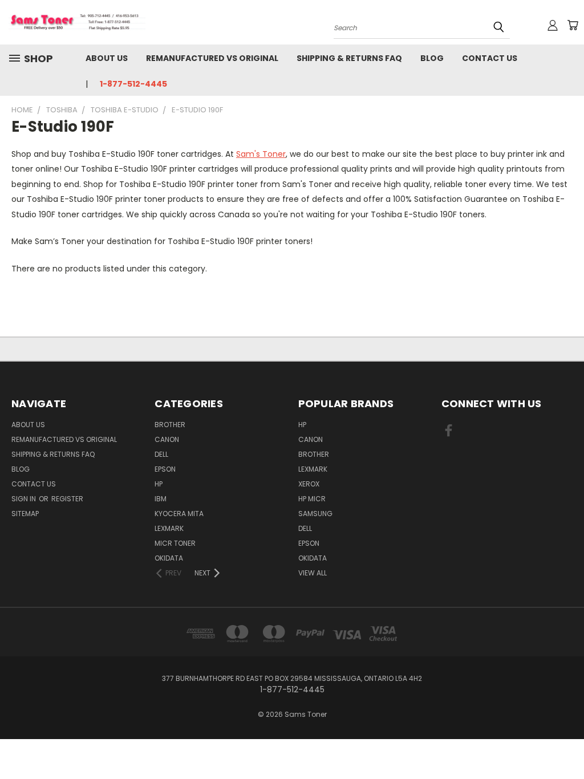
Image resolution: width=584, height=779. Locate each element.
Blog (432, 58)
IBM (161, 499)
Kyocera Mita (179, 513)
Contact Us (489, 58)
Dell (161, 454)
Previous (567, 743)
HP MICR (312, 499)
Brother (170, 424)
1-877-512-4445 (133, 84)
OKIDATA (169, 558)
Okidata (312, 558)
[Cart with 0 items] (572, 25)
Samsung (315, 513)
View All (312, 573)
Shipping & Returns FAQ (349, 58)
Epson (165, 469)
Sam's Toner (261, 154)
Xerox (308, 484)
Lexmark (169, 528)
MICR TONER (175, 543)
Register (67, 499)
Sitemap (25, 513)
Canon (167, 439)
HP (159, 484)
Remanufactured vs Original (212, 58)
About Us (107, 58)
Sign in (24, 499)
